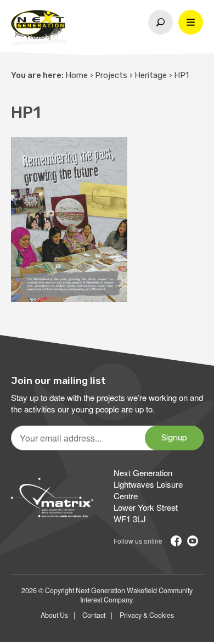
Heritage (150, 75)
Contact (93, 615)
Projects (111, 75)
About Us (54, 615)
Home (76, 75)
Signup (174, 438)
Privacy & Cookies (147, 615)
